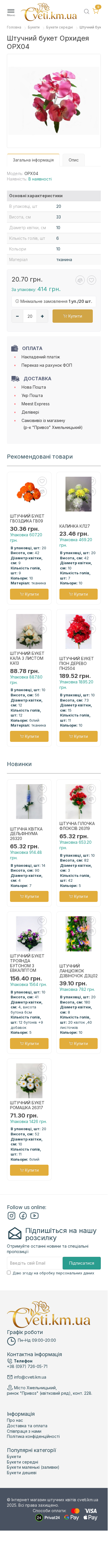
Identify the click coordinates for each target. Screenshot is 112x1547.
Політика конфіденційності (33, 1436)
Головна (14, 27)
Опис (74, 159)
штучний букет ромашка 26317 (27, 1105)
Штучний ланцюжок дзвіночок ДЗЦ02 (78, 971)
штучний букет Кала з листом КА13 (27, 658)
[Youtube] (34, 1218)
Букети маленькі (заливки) (33, 1467)
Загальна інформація (33, 159)
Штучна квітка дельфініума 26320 (26, 834)
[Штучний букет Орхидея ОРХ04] (54, 101)
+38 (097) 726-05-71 (27, 1366)
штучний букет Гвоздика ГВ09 (27, 518)
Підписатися (81, 1263)
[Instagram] (11, 1218)
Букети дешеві (21, 1472)
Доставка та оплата (27, 1425)
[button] (11, 12)
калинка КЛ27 (74, 526)
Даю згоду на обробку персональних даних (53, 1273)
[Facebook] (23, 1218)
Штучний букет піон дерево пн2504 (76, 663)
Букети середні (59, 27)
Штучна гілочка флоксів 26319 (77, 826)
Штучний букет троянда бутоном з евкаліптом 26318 (27, 963)
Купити (74, 315)
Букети (34, 27)
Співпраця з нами (24, 1431)
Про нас (15, 1420)
